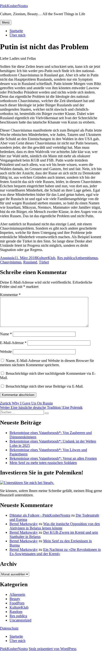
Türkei (44, 262)
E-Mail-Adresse (13, 343)
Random (15, 612)
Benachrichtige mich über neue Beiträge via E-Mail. (44, 386)
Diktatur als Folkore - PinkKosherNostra (39, 515)
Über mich (17, 35)
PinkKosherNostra (14, 6)
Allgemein (17, 594)
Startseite (16, 31)
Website (6, 352)
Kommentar (10, 295)
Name (6, 334)
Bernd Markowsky (23, 524)
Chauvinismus (10, 262)
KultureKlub (45, 258)
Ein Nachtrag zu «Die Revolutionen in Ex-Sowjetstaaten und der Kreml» (55, 551)
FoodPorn (16, 603)
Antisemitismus (86, 258)
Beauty (14, 599)
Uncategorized (20, 620)
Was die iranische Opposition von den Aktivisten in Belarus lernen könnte (54, 526)
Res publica (66, 258)
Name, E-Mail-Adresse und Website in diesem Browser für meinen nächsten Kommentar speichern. (47, 363)
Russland (30, 262)
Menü (5, 22)
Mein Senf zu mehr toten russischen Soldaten (43, 463)
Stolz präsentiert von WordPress (52, 649)
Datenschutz (9, 628)
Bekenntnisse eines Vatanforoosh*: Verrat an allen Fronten (53, 458)
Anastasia (7, 258)
